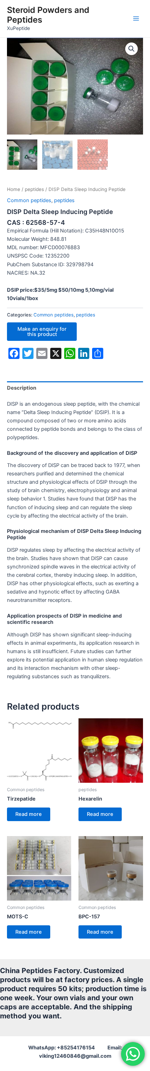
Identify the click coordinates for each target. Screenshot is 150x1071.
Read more (28, 814)
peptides (34, 189)
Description (21, 388)
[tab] (75, 388)
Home (13, 189)
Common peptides (29, 200)
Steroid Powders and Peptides (48, 15)
